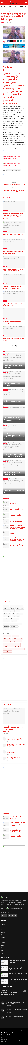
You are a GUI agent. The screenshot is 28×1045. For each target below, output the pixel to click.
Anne (7, 170)
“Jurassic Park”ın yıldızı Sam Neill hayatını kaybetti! (17, 514)
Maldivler (17, 646)
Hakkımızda (12, 1031)
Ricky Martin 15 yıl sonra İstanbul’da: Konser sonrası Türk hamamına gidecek (17, 527)
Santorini (21, 648)
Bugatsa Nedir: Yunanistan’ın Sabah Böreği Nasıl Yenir (13, 304)
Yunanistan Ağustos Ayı (9, 641)
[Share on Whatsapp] (18, 41)
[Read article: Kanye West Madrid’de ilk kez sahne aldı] (6, 503)
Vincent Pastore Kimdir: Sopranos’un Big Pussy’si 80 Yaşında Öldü (13, 287)
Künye (18, 1031)
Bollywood (6, 629)
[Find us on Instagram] (9, 915)
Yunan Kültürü (7, 636)
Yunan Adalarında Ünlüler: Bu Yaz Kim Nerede (13, 339)
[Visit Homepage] (14, 2)
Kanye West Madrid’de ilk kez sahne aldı (16, 502)
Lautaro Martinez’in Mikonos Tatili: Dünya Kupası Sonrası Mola (13, 270)
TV (1, 929)
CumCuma (3, 11)
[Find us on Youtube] (15, 915)
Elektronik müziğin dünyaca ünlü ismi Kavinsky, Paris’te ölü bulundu (17, 509)
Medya (10, 7)
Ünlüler (5, 611)
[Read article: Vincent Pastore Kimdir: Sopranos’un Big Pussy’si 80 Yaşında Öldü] (14, 279)
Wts (12, 643)
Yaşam (3, 927)
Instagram (6, 626)
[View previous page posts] (13, 346)
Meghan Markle (7, 624)
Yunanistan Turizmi (17, 638)
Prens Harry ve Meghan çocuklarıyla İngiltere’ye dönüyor (16, 545)
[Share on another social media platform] (24, 41)
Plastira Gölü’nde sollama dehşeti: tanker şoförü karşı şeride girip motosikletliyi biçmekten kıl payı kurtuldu (13, 216)
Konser (13, 608)
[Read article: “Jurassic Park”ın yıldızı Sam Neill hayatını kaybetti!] (6, 515)
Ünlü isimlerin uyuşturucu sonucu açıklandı (12, 473)
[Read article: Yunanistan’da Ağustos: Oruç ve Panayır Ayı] (14, 314)
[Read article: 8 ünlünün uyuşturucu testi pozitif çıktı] (14, 379)
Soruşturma (6, 608)
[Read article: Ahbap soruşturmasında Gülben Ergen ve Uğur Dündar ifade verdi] (14, 361)
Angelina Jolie (14, 618)
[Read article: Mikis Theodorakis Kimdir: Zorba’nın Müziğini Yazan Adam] (14, 244)
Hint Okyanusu (13, 648)
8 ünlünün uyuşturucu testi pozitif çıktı (12, 384)
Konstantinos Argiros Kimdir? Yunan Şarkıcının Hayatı (16, 751)
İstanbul (13, 605)
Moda (15, 7)
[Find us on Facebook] (2, 915)
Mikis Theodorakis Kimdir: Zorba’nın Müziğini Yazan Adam (13, 252)
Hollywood (6, 605)
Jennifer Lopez (7, 616)
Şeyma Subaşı (14, 626)
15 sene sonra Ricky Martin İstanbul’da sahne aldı (17, 520)
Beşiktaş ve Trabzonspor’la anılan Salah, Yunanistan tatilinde (12, 235)
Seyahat (11, 646)
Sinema (3, 942)
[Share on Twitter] (11, 41)
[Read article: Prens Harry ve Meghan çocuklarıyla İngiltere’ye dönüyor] (6, 545)
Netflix (12, 629)
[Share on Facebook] (8, 41)
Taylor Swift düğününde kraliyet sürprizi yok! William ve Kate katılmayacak (17, 539)
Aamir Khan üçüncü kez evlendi (16, 532)
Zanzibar (6, 648)
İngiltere (11, 611)
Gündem (3, 7)
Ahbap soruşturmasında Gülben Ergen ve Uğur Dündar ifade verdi (13, 365)
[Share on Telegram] (21, 41)
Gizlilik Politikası (4, 1032)
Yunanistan (19, 613)
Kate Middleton (17, 624)
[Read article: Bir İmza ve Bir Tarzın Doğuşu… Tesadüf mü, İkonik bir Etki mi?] (14, 450)
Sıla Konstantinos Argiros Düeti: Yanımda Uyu (14, 758)
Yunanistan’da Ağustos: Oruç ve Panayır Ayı (12, 322)
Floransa (17, 643)
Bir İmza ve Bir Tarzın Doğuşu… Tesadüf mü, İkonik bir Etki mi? (13, 455)
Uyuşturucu (19, 605)
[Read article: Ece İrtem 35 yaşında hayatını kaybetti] (14, 397)
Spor (2, 950)
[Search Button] (26, 2)
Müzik (21, 7)
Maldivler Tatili (7, 651)
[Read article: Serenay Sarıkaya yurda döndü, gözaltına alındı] (14, 486)
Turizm (5, 646)
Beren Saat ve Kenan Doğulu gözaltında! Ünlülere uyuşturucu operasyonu (14, 419)
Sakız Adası (15, 636)
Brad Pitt (14, 621)
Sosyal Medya (7, 613)
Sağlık (2, 953)
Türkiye (3, 937)
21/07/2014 (9, 22)
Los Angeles (6, 621)
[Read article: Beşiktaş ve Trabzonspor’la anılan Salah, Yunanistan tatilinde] (14, 227)
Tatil (2, 948)
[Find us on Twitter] (5, 915)
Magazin (6, 231)
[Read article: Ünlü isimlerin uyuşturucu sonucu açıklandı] (14, 468)
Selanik (19, 641)
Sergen (3, 22)
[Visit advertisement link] (14, 46)
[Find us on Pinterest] (12, 915)
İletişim (12, 1032)
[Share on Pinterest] (14, 41)
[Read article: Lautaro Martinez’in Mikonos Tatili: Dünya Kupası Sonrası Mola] (14, 262)
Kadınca (3, 932)
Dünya (9, 11)
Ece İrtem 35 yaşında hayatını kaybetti (13, 402)
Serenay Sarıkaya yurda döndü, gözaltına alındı (14, 491)
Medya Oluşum (10, 1037)
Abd (13, 613)
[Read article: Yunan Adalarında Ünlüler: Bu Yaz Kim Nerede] (14, 331)
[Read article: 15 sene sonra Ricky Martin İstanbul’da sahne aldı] (6, 521)
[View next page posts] (15, 346)
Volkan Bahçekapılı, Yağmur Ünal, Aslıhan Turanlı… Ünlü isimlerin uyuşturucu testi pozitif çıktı (14, 435)
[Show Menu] (2, 2)
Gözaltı (17, 611)
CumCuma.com (12, 1040)
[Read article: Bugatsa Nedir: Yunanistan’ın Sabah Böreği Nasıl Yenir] (14, 296)
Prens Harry (6, 618)
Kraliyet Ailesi (20, 608)
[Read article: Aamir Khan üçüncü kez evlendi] (6, 533)
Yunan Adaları (7, 638)
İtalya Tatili (6, 643)
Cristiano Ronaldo (15, 170)
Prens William (16, 616)
